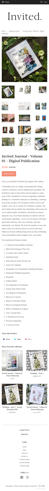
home (24, 447)
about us (24, 453)
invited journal (24, 459)
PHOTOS (24, 434)
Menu (7, 2)
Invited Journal (24, 486)
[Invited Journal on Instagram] (27, 478)
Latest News (24, 430)
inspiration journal (14, 31)
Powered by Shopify (37, 486)
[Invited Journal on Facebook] (21, 478)
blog (24, 450)
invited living (24, 466)
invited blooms (24, 462)
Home (3, 31)
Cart (45, 2)
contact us (24, 456)
